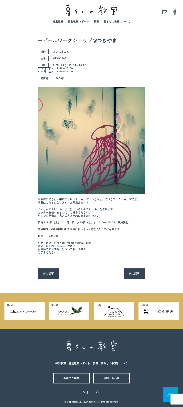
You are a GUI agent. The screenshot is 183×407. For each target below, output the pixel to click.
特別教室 (58, 21)
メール (85, 392)
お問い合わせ (111, 378)
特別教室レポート (78, 21)
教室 (96, 21)
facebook (174, 12)
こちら (50, 202)
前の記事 (48, 273)
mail (164, 12)
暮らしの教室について (117, 21)
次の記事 (134, 273)
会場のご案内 (71, 378)
